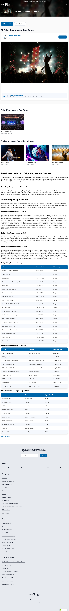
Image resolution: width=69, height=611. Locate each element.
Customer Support (7, 523)
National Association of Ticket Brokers (12, 506)
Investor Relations (6, 513)
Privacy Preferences (7, 552)
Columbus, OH (7, 24)
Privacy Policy (5, 532)
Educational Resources (8, 548)
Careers (4, 494)
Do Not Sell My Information (9, 539)
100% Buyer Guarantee (8, 481)
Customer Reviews (7, 484)
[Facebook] (8, 468)
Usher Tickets (5, 568)
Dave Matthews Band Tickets (10, 571)
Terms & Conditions (7, 529)
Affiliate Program (6, 497)
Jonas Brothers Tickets (8, 574)
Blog (3, 491)
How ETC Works (6, 545)
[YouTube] (47, 468)
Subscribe (44, 456)
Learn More (43, 96)
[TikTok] (60, 468)
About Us (4, 478)
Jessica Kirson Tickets (7, 584)
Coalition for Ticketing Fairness (10, 503)
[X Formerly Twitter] (21, 468)
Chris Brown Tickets (7, 565)
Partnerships (5, 500)
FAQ (3, 526)
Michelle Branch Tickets (8, 578)
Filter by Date (20, 24)
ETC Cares (4, 487)
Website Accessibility (7, 542)
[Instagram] (34, 468)
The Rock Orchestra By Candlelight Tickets (13, 562)
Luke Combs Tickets (7, 581)
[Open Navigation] (66, 4)
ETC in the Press (6, 510)
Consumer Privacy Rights (8, 536)
